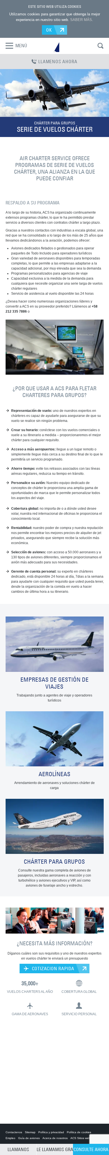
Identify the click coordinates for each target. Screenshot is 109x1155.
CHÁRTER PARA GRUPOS (54, 123)
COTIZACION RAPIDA (52, 968)
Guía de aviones (29, 1138)
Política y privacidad (51, 1132)
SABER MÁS (81, 20)
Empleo (10, 1138)
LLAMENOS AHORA (57, 61)
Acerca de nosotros (55, 1138)
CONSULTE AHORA (91, 1149)
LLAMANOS (18, 1149)
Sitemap (30, 1132)
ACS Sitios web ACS (83, 1138)
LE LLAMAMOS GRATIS (55, 1149)
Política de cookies (79, 1132)
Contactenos (14, 1132)
